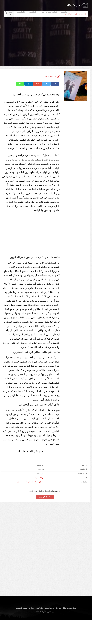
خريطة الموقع (49, 608)
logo (77, 5)
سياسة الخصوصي (21, 608)
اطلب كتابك (39, 608)
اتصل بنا (9, 12)
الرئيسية (64, 12)
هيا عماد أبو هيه (50, 76)
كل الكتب (21, 12)
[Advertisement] (46, 39)
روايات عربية (39, 478)
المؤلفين (32, 12)
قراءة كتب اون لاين (49, 12)
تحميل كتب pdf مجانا (70, 608)
